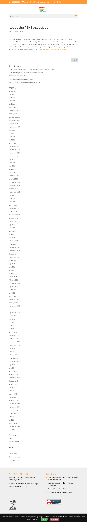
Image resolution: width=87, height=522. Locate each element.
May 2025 (12, 137)
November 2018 (14, 342)
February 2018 (14, 355)
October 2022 (13, 218)
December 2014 (14, 404)
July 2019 (12, 319)
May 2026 (12, 101)
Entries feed (13, 454)
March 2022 (13, 238)
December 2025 (14, 117)
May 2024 (12, 166)
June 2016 (12, 368)
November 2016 (14, 361)
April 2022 (12, 234)
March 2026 (13, 107)
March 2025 (13, 143)
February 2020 (14, 299)
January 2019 (13, 339)
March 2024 (13, 172)
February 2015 (14, 397)
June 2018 (12, 352)
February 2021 (14, 280)
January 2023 (13, 211)
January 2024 (13, 179)
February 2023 (14, 208)
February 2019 (14, 335)
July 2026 (12, 94)
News (21, 31)
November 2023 (14, 185)
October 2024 (13, 156)
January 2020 (13, 303)
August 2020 (13, 290)
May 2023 (12, 202)
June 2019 (12, 322)
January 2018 (13, 358)
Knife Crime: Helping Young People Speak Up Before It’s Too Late (31, 69)
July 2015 (12, 387)
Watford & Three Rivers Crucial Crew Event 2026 (25, 82)
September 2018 (14, 345)
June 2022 (12, 228)
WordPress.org (14, 460)
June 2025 (12, 133)
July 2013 (12, 430)
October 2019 (13, 309)
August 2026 (13, 91)
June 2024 (12, 163)
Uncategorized (14, 442)
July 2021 (12, 264)
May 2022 (12, 231)
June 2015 (12, 391)
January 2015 (13, 400)
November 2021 (14, 251)
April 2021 (12, 273)
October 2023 (13, 189)
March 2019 (13, 332)
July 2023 (12, 195)
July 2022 (12, 225)
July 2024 (12, 159)
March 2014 (13, 423)
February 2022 (14, 241)
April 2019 (12, 329)
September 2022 (14, 221)
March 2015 (13, 394)
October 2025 (13, 124)
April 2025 (12, 140)
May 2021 (12, 270)
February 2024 (14, 176)
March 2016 (13, 371)
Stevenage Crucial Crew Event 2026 (21, 79)
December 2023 (14, 182)
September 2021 (14, 257)
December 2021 (14, 247)
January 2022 (13, 244)
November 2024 (14, 153)
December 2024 (14, 150)
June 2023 (12, 198)
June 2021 (12, 267)
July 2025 (12, 130)
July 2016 (12, 365)
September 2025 (14, 127)
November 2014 (14, 407)
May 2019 (12, 326)
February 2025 (14, 146)
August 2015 (13, 384)
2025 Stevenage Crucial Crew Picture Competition (26, 73)
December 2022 (14, 215)
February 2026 (14, 111)
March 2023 (13, 205)
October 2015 (13, 381)
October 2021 (13, 254)
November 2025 (14, 120)
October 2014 (13, 410)
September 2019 (14, 313)
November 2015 (14, 378)
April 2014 (12, 420)
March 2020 (13, 296)
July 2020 (12, 293)
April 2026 (12, 104)
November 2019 (14, 306)
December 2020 (14, 283)
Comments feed (14, 457)
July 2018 (12, 348)
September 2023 (14, 192)
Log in (11, 450)
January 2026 (13, 114)
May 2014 (12, 417)
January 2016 (13, 374)
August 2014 (13, 414)
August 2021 (13, 260)
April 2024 (12, 169)
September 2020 (14, 286)
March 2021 (13, 277)
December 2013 (14, 427)
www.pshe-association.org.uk (56, 49)
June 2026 (12, 97)
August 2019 (13, 316)
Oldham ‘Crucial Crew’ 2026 (18, 76)
